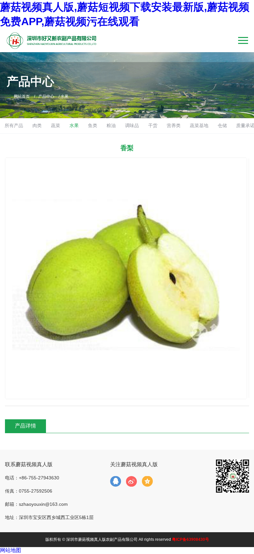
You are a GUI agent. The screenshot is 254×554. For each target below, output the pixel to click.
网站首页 (22, 96)
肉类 (37, 125)
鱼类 (92, 125)
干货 (152, 125)
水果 (74, 125)
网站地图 (10, 550)
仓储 (222, 125)
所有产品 (14, 125)
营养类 (174, 125)
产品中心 (46, 96)
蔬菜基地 (199, 125)
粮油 (111, 125)
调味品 (132, 125)
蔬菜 (55, 125)
